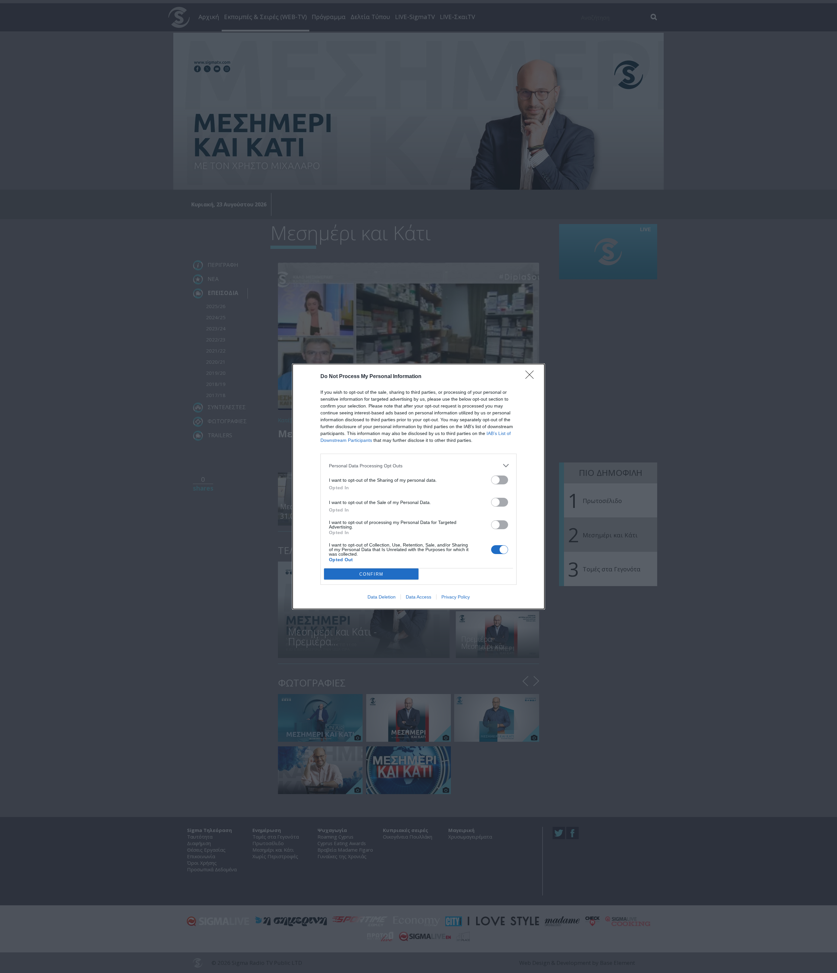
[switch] (499, 480)
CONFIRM (371, 574)
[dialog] (418, 486)
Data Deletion (381, 596)
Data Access (418, 596)
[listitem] (418, 465)
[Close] (531, 377)
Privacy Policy (455, 596)
